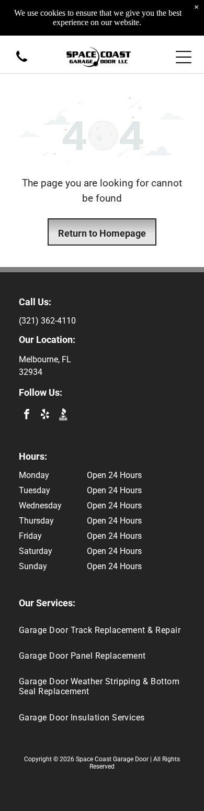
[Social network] (63, 415)
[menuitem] (102, 629)
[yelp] (45, 415)
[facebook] (27, 415)
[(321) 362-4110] (22, 63)
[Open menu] (183, 57)
